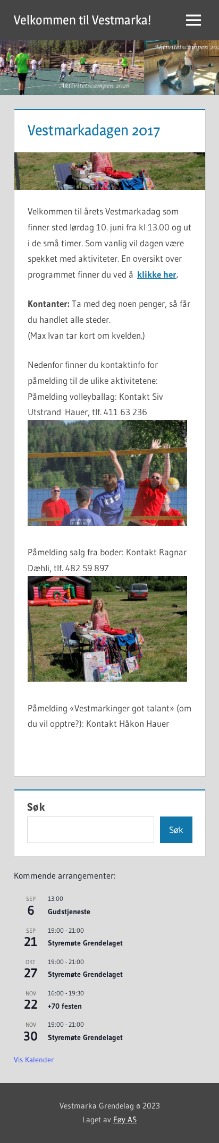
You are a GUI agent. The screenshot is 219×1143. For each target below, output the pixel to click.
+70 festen (65, 1006)
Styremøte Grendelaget (85, 943)
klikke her (156, 274)
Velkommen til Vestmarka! (82, 20)
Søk (36, 807)
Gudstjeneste (69, 911)
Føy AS (125, 1119)
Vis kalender (34, 1059)
